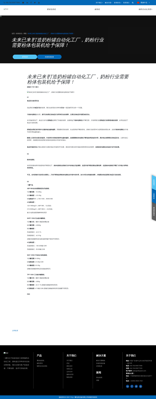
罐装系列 (40, 363)
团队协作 (69, 366)
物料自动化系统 (42, 366)
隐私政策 (69, 377)
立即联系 (15, 331)
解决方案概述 (100, 360)
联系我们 (126, 3)
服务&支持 (70, 374)
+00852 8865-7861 (136, 381)
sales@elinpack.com (139, 371)
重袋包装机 (51, 9)
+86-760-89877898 (12, 3)
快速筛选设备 (100, 363)
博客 (97, 380)
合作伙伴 (69, 371)
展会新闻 (99, 377)
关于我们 (69, 360)
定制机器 (99, 366)
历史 (68, 363)
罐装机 (97, 9)
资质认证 (69, 369)
